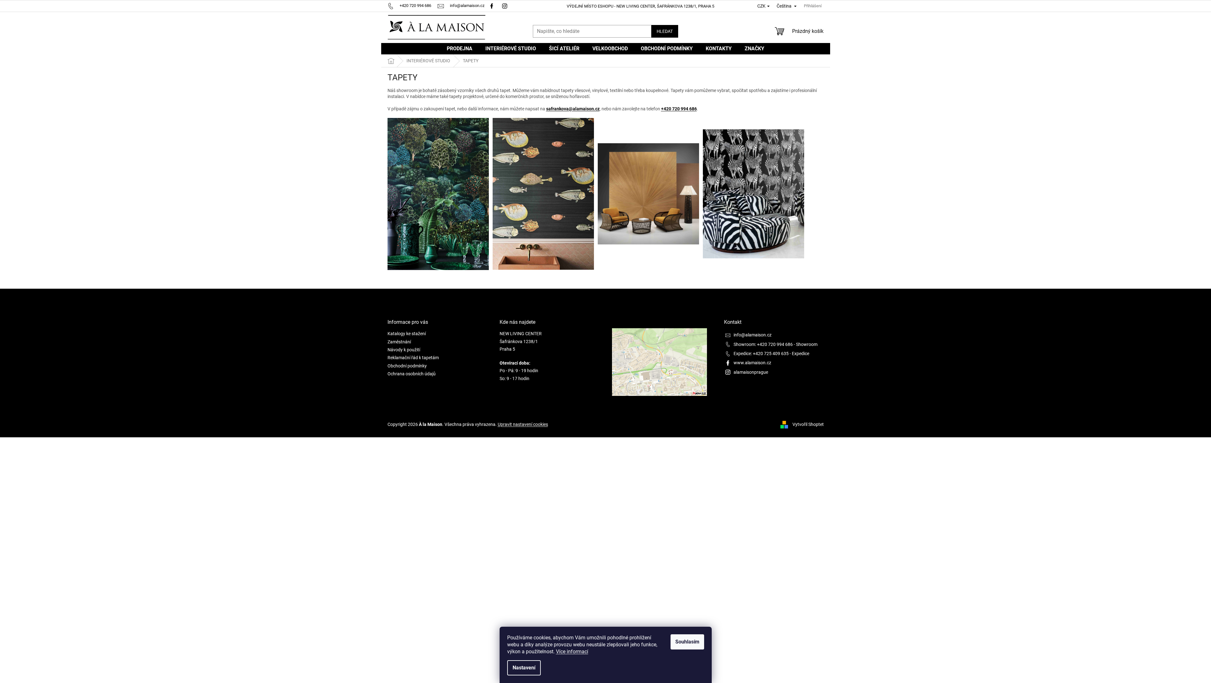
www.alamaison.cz (752, 362)
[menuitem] (459, 48)
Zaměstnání (399, 341)
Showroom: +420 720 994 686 (763, 344)
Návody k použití (404, 349)
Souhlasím (687, 642)
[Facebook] (491, 5)
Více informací (572, 652)
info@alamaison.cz (753, 334)
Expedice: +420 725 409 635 (761, 353)
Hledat (665, 31)
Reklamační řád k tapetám (413, 357)
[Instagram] (505, 5)
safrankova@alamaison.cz (573, 108)
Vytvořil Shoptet (808, 424)
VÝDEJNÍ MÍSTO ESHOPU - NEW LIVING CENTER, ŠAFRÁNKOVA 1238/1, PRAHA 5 (640, 6)
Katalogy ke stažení (407, 333)
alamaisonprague (751, 372)
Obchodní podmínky (407, 365)
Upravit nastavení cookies (523, 424)
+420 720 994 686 (679, 108)
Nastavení (524, 668)
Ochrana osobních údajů (412, 373)
